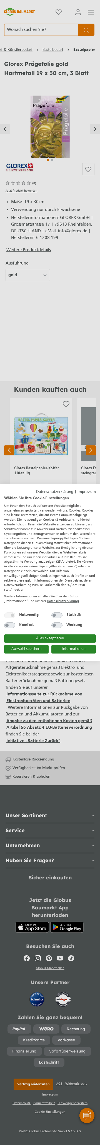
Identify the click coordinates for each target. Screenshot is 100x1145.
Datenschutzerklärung (54, 492)
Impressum (87, 492)
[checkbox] (9, 615)
